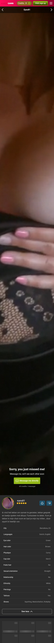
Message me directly (29, 480)
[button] (42, 503)
